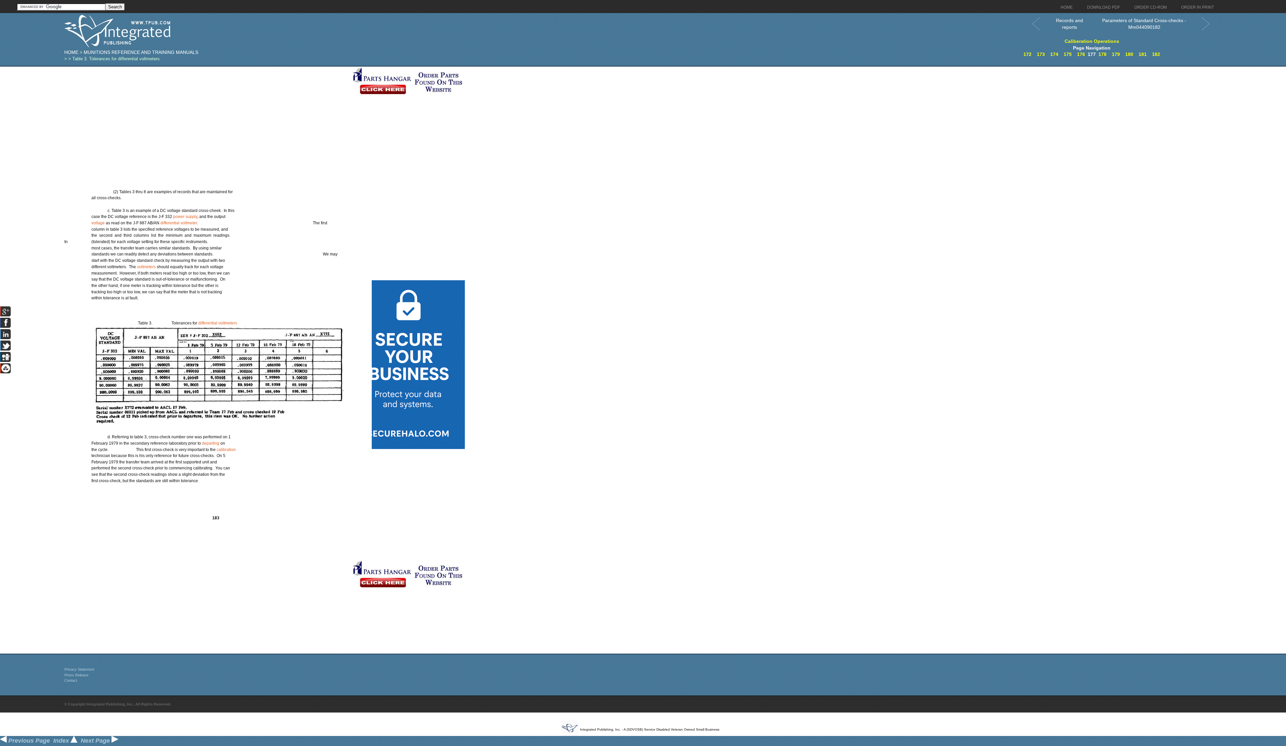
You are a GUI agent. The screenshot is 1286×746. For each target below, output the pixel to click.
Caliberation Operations (1092, 41)
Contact (70, 680)
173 (1041, 54)
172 (1027, 54)
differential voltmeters (217, 323)
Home (71, 52)
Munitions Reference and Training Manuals (141, 52)
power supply (185, 216)
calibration (226, 449)
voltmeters (146, 267)
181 (1143, 54)
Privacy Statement (79, 669)
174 (1054, 54)
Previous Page (28, 740)
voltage (98, 223)
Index (62, 740)
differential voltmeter (178, 223)
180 (1129, 54)
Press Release (76, 675)
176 (1081, 54)
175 (1068, 54)
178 (1102, 54)
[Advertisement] (206, 113)
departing (210, 443)
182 (1156, 54)
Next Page (96, 740)
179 (1116, 54)
